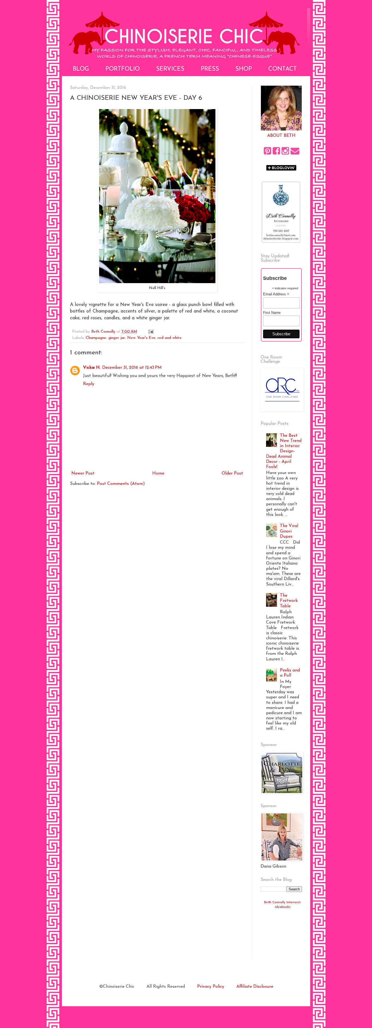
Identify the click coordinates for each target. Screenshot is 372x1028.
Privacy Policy (210, 986)
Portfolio (122, 69)
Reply (88, 384)
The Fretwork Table (289, 600)
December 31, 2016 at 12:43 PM (132, 368)
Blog (81, 69)
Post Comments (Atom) (121, 484)
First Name (271, 313)
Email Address (276, 294)
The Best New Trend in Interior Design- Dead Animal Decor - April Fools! (283, 451)
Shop (243, 69)
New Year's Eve (141, 338)
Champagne (96, 338)
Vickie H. (91, 368)
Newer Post (82, 473)
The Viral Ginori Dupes (289, 531)
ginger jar (116, 338)
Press (210, 69)
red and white (170, 338)
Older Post (232, 473)
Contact (282, 69)
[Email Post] (151, 332)
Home (158, 473)
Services (170, 69)
